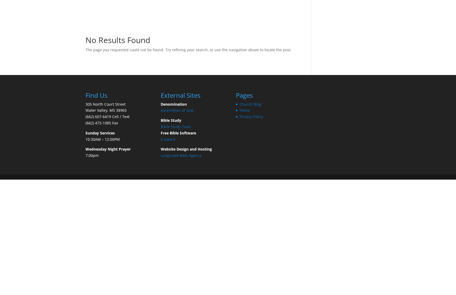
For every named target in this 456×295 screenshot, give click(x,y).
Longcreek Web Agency (181, 155)
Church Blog (250, 104)
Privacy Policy (251, 116)
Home (245, 110)
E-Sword (168, 139)
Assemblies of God (177, 110)
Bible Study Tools (176, 126)
